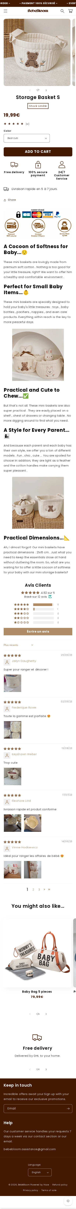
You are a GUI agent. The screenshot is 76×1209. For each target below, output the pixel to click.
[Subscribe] (68, 1108)
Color (7, 131)
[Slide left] (30, 90)
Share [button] (12, 200)
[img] (12, 655)
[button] (5, 11)
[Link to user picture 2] (33, 823)
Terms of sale (49, 1190)
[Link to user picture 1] (12, 683)
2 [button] (33, 889)
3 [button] (39, 889)
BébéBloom (24, 1184)
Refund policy (59, 1184)
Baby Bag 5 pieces (37, 991)
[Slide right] (46, 90)
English (36, 1172)
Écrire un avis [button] (38, 631)
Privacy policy (30, 1190)
